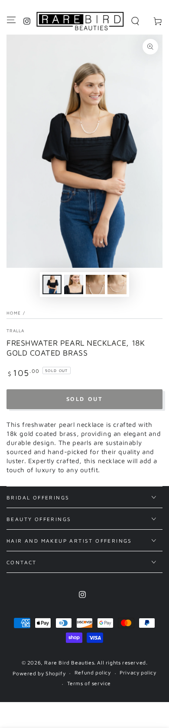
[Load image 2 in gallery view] (73, 284)
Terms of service (89, 683)
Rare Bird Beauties (69, 662)
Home (13, 312)
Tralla (15, 330)
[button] (135, 21)
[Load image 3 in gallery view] (95, 284)
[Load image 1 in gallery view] (52, 284)
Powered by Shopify (39, 673)
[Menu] (11, 20)
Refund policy (93, 672)
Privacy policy (138, 672)
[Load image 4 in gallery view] (117, 284)
